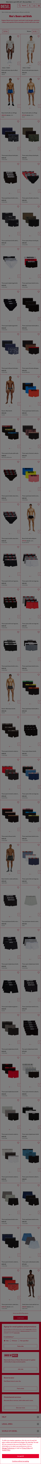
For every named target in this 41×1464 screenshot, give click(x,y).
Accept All (20, 1456)
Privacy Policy (26, 1448)
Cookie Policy (6, 1450)
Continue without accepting (20, 1461)
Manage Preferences (8, 1448)
